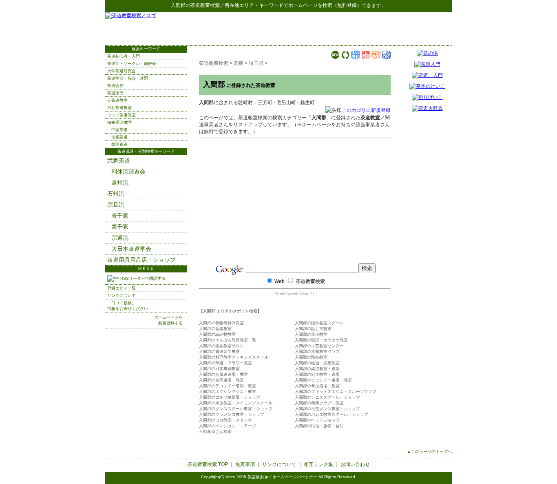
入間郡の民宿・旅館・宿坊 (319, 426)
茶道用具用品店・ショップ (141, 259)
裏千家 (119, 226)
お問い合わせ (355, 464)
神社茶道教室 (119, 107)
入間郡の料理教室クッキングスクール (233, 357)
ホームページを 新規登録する (168, 320)
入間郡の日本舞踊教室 (219, 368)
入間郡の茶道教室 (311, 334)
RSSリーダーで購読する (142, 278)
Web (279, 281)
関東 (238, 63)
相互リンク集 (318, 464)
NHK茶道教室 (119, 122)
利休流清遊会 (128, 171)
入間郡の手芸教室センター (319, 345)
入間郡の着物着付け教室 (221, 323)
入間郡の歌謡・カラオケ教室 (321, 340)
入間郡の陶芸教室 (311, 357)
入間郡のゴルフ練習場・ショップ (229, 397)
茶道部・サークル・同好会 (131, 63)
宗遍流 (119, 237)
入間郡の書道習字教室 (219, 351)
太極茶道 (119, 137)
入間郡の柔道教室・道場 (317, 368)
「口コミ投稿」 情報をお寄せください (127, 306)
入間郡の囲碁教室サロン (221, 345)
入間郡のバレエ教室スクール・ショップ (331, 414)
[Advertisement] (356, 28)
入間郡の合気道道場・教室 (223, 374)
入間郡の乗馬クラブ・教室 (319, 403)
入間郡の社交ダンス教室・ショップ (327, 408)
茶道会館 (115, 85)
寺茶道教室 (117, 100)
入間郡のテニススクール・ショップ (327, 397)
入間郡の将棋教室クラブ (317, 351)
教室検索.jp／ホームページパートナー (282, 477)
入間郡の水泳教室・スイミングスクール (235, 403)
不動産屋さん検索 (215, 431)
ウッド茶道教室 (121, 115)
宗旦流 (115, 204)
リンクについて (121, 295)
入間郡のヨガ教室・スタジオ (225, 420)
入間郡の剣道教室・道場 (317, 374)
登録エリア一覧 (121, 288)
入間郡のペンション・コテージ (227, 426)
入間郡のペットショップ (317, 420)
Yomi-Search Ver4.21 (295, 294)
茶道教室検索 (205, 5)
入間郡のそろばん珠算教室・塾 (227, 340)
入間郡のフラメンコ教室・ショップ (231, 414)
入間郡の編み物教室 (217, 334)
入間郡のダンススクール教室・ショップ (235, 408)
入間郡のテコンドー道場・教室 (323, 380)
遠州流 (119, 182)
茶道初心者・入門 (123, 56)
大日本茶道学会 (131, 248)
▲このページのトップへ (429, 451)
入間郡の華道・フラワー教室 (225, 363)
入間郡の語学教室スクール (319, 323)
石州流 (115, 193)
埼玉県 (256, 63)
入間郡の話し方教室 (313, 328)
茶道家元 (115, 93)
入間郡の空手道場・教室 (221, 380)
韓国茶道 (119, 144)
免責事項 (245, 464)
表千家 (119, 215)
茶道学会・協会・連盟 (127, 78)
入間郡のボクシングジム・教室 (227, 391)
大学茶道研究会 (121, 71)
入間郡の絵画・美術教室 (317, 363)
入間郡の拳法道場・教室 (317, 386)
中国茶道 (119, 129)
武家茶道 (118, 160)
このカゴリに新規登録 (366, 110)
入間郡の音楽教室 (215, 328)
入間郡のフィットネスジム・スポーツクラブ (335, 391)
